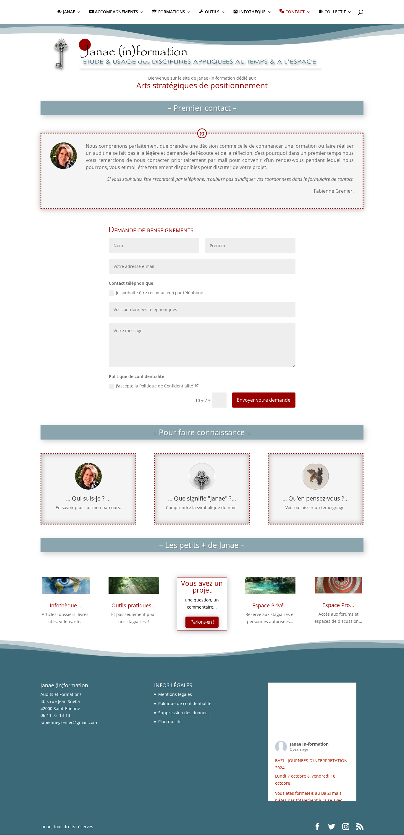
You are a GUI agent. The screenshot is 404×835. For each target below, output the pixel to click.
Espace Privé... (270, 605)
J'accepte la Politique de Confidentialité (155, 386)
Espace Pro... (338, 605)
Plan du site (170, 721)
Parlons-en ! (202, 622)
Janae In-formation (309, 744)
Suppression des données (184, 712)
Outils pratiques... (133, 605)
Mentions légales (175, 694)
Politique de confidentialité (184, 703)
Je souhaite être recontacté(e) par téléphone (159, 292)
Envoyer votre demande (263, 400)
